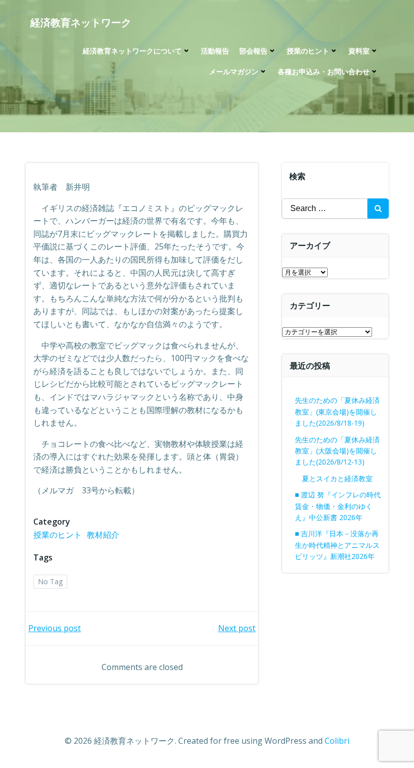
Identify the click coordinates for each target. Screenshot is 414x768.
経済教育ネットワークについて (132, 51)
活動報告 (215, 51)
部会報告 (253, 51)
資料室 (359, 51)
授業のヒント (308, 51)
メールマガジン (233, 71)
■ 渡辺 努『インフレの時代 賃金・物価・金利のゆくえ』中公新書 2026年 (338, 506)
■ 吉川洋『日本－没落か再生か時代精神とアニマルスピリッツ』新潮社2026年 (337, 545)
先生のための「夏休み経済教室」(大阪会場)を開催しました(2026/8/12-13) (337, 451)
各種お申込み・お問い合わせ (324, 71)
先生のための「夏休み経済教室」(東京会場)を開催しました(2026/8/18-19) (337, 411)
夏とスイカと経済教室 (344, 478)
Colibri (337, 740)
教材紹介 (103, 534)
